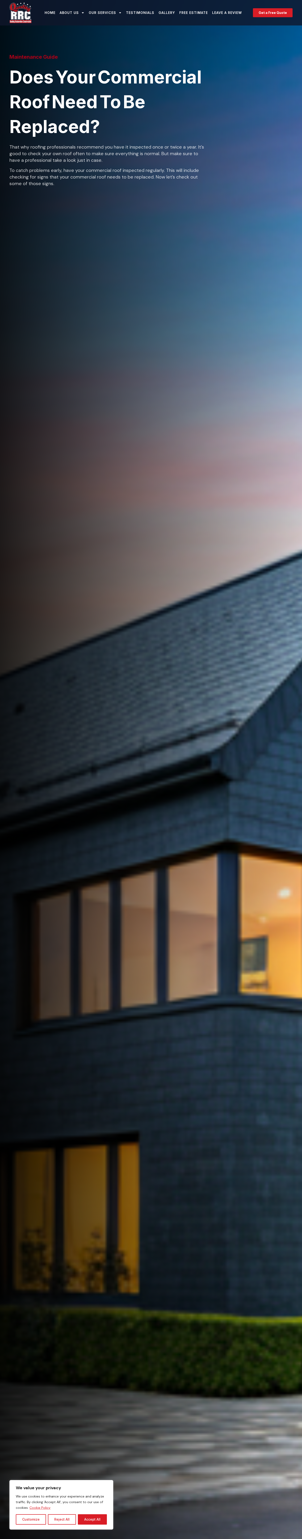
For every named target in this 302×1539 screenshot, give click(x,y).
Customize (31, 1519)
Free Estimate (193, 13)
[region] (61, 1505)
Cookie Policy (39, 1508)
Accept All (92, 1519)
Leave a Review (227, 13)
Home (50, 13)
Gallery (167, 13)
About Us (69, 13)
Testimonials (140, 13)
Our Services (102, 13)
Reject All (62, 1519)
